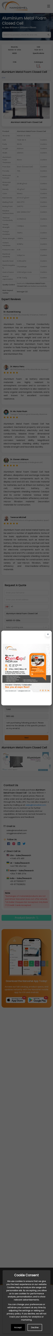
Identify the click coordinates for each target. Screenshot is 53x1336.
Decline (35, 1327)
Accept (18, 1327)
